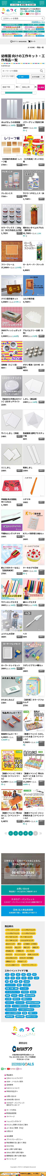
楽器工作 (35, 947)
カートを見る (11, 1110)
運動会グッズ (10, 961)
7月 (7, 978)
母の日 (33, 992)
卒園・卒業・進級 (11, 988)
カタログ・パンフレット (23, 900)
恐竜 (24, 1013)
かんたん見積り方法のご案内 (17, 1124)
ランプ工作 (30, 951)
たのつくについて (13, 1088)
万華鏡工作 (19, 951)
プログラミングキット (29, 965)
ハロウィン (9, 1002)
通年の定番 (19, 1016)
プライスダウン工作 (12, 930)
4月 (23, 974)
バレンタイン (10, 985)
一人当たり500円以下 (13, 1013)
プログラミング (11, 1009)
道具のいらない (32, 1016)
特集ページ (32, 1013)
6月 (34, 974)
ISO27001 (10, 1146)
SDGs (8, 1006)
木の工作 (9, 947)
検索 (42, 87)
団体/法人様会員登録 (23, 911)
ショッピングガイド (13, 1121)
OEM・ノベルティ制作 (14, 1081)
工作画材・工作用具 (30, 944)
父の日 (14, 995)
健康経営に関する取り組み (16, 1155)
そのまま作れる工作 (27, 940)
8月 (13, 978)
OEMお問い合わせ (13, 1099)
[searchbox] (8, 76)
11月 (30, 978)
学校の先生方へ (12, 1091)
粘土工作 (18, 947)
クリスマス (19, 1002)
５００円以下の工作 (28, 933)
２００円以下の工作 (28, 930)
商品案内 (9, 1075)
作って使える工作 (26, 937)
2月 (13, 974)
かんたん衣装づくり (12, 965)
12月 (36, 978)
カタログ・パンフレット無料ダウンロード (15, 1104)
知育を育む (9, 1016)
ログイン (15, 41)
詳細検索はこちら (38, 22)
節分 (19, 985)
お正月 (27, 981)
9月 (18, 978)
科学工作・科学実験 (26, 958)
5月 (29, 974)
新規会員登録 (11, 1113)
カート (33, 41)
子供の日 (25, 992)
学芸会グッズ (22, 961)
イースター (24, 988)
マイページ (10, 1116)
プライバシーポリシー (14, 1139)
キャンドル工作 (20, 954)
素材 (19, 944)
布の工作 (9, 954)
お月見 (8, 999)
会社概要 (9, 1136)
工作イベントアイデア (14, 1078)
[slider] (3, 92)
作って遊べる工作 (11, 937)
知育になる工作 (33, 954)
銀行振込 (23, 5)
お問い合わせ (23, 890)
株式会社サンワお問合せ (30, 9)
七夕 (21, 995)
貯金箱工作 (9, 951)
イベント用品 (34, 1006)
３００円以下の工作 (12, 933)
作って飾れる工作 (11, 940)
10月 (23, 978)
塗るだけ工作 (10, 944)
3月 (18, 974)
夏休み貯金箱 (30, 995)
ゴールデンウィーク (12, 992)
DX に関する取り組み (14, 1149)
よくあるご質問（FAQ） (15, 1128)
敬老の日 (16, 999)
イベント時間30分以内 (20, 1006)
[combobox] (8, 76)
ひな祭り (26, 985)
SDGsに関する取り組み (15, 1152)
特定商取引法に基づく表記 (16, 1142)
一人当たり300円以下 (26, 1009)
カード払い (14, 5)
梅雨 (7, 995)
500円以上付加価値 (33, 1002)
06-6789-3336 (30, 11)
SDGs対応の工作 (11, 958)
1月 (7, 974)
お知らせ (9, 1131)
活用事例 (9, 1085)
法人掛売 (31, 5)
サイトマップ (11, 1159)
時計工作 (26, 947)
